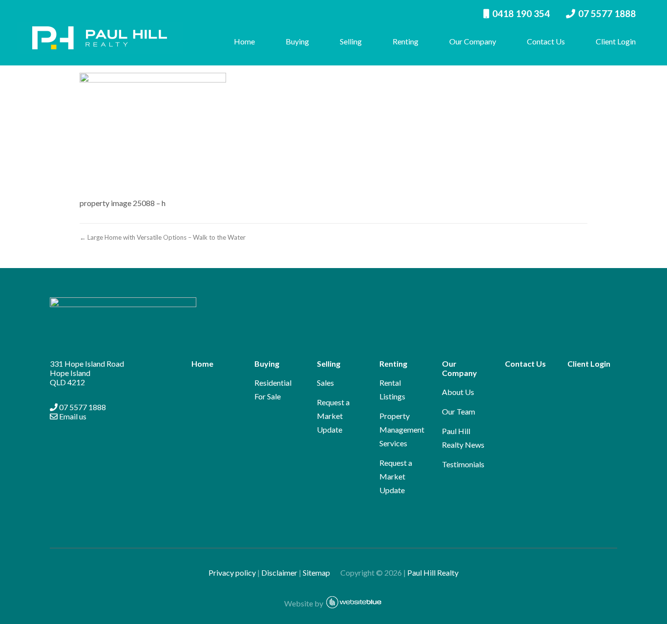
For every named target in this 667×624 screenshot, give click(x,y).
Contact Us (546, 41)
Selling (351, 41)
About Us (458, 391)
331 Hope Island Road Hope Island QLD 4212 (87, 373)
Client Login (616, 41)
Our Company (472, 41)
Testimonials (463, 464)
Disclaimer (279, 572)
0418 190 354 (521, 13)
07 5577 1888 (607, 13)
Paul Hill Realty (433, 572)
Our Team (458, 411)
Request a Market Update (333, 415)
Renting (405, 41)
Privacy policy (232, 572)
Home (244, 41)
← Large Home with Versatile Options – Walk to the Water (163, 237)
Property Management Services (401, 429)
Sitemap (321, 572)
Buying (297, 41)
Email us (72, 416)
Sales (325, 382)
